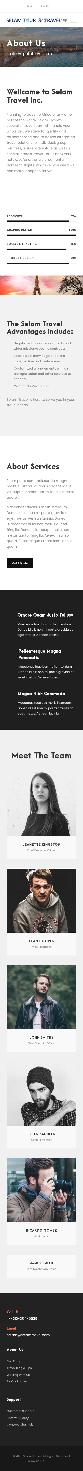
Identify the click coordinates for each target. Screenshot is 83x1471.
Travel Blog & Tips (19, 1368)
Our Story (13, 1361)
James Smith (41, 1263)
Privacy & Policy (18, 1418)
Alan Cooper (41, 941)
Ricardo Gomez (41, 1230)
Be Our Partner (17, 1381)
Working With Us (18, 1375)
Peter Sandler (41, 1134)
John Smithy (42, 1037)
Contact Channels (20, 1424)
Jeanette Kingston (41, 844)
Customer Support (20, 1411)
